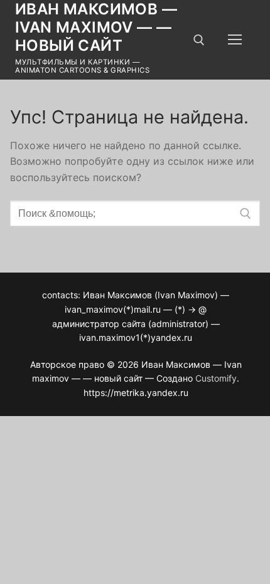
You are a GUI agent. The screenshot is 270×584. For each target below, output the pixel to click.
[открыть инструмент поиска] (199, 40)
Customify (216, 378)
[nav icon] (235, 40)
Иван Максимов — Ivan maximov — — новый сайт (96, 27)
